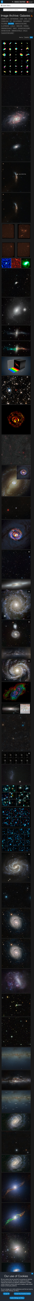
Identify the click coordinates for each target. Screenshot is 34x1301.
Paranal (26, 26)
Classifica (26, 37)
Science (17, 1)
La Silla (13, 26)
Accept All (6, 1293)
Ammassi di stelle (17, 30)
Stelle (25, 30)
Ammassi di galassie (20, 23)
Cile (30, 19)
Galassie (11, 23)
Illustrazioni (5, 26)
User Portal (22, 1)
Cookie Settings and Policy (17, 1298)
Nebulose (19, 26)
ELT (11, 21)
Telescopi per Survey (7, 33)
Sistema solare (5, 30)
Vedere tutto (5, 19)
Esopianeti (26, 21)
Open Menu (6, 5)
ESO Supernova (17, 21)
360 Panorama (14, 19)
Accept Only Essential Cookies (22, 1293)
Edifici (15, 28)
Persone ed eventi (6, 28)
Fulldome (4, 23)
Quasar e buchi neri (24, 28)
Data (31, 37)
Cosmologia (4, 21)
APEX (25, 19)
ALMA (21, 19)
